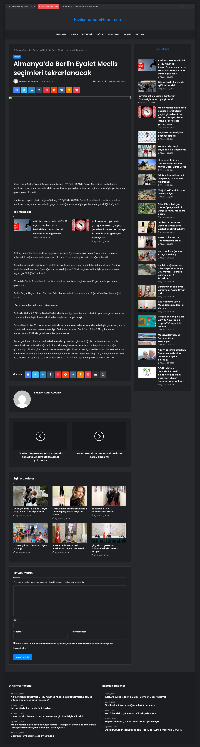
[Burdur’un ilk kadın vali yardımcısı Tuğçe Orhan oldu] (69, 533)
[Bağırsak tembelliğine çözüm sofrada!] (147, 137)
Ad (15, 620)
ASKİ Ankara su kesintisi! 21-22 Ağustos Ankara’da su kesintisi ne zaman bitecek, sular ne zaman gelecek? (172, 67)
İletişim (139, 34)
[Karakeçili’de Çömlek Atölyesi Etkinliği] (30, 533)
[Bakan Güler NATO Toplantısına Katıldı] (109, 496)
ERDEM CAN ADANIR (28, 81)
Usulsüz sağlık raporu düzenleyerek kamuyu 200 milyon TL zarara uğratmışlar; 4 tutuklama (170, 272)
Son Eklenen (163, 48)
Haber (74, 34)
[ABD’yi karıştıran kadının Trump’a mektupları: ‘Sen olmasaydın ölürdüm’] (147, 354)
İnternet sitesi (79, 631)
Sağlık (100, 34)
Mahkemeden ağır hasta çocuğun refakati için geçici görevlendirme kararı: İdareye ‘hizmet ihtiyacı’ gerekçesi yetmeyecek (109, 229)
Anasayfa (61, 34)
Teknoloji (114, 34)
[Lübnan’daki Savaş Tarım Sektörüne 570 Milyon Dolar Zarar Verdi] (147, 164)
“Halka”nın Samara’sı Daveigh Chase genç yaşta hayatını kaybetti (69, 511)
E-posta (18, 631)
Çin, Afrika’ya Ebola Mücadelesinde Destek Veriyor (105, 548)
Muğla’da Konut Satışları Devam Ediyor (172, 192)
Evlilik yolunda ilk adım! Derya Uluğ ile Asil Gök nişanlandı (30, 510)
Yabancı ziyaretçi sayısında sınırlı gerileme (172, 148)
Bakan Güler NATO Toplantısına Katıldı (103, 510)
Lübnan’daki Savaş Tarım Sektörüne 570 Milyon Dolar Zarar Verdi (172, 163)
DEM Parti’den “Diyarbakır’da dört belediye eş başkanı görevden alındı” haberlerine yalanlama (171, 375)
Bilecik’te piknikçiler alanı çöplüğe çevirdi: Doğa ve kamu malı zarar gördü (172, 209)
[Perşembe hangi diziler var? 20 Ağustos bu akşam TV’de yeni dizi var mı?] (147, 321)
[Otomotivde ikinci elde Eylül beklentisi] (147, 86)
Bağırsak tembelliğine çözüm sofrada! (170, 134)
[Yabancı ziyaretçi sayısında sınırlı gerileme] (147, 151)
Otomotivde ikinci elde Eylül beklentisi (171, 84)
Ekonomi (87, 34)
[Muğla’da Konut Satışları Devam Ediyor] (147, 194)
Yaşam (127, 34)
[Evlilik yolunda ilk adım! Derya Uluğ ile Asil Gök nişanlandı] (30, 496)
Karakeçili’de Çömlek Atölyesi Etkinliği (30, 547)
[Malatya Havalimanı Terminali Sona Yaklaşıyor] (147, 339)
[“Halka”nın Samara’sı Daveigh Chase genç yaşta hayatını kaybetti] (69, 496)
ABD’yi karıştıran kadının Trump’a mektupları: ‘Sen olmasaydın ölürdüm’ (172, 354)
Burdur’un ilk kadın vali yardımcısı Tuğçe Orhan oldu (68, 547)
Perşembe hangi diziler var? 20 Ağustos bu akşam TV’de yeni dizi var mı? (171, 321)
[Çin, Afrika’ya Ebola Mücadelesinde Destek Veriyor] (109, 533)
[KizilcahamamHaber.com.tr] (100, 19)
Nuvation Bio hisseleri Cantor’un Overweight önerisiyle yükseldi (156, 97)
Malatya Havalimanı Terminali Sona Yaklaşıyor (169, 338)
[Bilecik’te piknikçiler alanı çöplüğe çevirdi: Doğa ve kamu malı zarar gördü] (147, 208)
